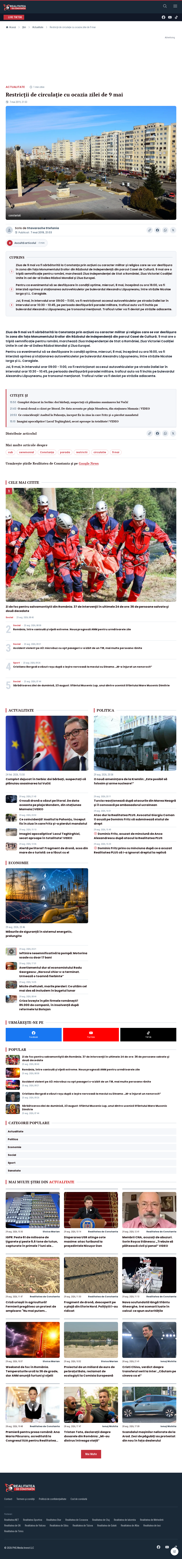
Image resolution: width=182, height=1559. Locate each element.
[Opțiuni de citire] (174, 1551)
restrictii (81, 452)
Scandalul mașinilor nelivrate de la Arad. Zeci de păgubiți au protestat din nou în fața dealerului (148, 1436)
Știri (24, 27)
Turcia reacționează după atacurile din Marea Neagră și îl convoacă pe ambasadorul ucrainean (135, 803)
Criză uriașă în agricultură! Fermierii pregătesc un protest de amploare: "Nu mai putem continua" (31, 1308)
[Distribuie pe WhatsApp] (165, 230)
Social (9, 617)
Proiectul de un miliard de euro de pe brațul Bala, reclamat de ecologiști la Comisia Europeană (89, 1371)
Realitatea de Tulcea (83, 1525)
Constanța (47, 452)
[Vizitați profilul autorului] (9, 230)
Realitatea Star (53, 1519)
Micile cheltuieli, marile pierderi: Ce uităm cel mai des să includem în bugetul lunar (53, 988)
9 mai (115, 452)
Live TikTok (15, 17)
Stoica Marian (51, 1231)
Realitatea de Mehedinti (152, 1519)
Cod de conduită (79, 1499)
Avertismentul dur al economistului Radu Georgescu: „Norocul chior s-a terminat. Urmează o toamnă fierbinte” (50, 972)
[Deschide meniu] (175, 6)
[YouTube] (170, 17)
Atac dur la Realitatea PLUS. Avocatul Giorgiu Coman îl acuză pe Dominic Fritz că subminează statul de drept (134, 819)
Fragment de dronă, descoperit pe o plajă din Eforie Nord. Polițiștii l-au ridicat (91, 1306)
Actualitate (37, 27)
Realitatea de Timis (13, 1531)
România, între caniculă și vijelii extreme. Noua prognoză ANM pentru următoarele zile (72, 629)
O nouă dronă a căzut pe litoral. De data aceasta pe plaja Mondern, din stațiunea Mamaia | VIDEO (84, 408)
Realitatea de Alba (130, 1525)
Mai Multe (91, 1454)
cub (10, 452)
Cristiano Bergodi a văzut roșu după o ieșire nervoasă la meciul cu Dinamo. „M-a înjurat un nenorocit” (82, 667)
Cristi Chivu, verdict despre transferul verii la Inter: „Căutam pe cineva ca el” (149, 1371)
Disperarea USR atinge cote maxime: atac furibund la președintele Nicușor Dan (85, 1241)
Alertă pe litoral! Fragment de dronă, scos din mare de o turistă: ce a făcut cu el (53, 850)
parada (65, 452)
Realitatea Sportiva (32, 1519)
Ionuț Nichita (168, 1361)
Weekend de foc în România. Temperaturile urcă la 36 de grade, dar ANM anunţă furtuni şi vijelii (32, 1371)
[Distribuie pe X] (173, 230)
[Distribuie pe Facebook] (157, 230)
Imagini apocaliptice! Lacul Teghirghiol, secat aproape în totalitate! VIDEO (68, 421)
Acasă (12, 27)
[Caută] (164, 6)
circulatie (99, 452)
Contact (8, 1499)
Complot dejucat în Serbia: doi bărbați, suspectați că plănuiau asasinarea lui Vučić (73, 402)
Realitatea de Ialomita (125, 1519)
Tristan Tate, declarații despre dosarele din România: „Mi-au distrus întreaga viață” (87, 1436)
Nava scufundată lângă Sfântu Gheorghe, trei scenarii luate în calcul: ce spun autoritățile (146, 1306)
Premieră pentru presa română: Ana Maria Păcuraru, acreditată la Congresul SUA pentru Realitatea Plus (33, 1438)
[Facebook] (163, 17)
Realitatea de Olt (12, 1525)
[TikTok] (176, 17)
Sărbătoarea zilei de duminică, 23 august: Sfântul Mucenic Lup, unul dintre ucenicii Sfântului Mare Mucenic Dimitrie (91, 685)
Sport (16, 662)
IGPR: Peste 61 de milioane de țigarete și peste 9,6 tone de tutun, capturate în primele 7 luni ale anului (32, 1243)
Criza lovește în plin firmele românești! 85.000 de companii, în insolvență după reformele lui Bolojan (49, 1005)
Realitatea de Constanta (103, 1231)
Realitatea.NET (11, 1519)
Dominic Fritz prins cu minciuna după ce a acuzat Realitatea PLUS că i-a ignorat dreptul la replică (133, 850)
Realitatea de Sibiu (59, 1525)
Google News (89, 463)
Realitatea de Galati (107, 1525)
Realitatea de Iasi (152, 1525)
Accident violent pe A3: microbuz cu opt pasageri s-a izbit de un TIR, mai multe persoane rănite (77, 648)
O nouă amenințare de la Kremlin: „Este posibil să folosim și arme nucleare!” (130, 781)
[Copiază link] (149, 230)
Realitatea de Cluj (101, 1519)
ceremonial (26, 452)
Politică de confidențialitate (52, 1499)
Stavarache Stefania (43, 228)
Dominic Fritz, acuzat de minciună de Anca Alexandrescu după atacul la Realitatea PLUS (128, 836)
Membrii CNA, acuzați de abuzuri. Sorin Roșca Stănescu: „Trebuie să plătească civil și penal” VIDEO (147, 1241)
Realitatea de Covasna (76, 1519)
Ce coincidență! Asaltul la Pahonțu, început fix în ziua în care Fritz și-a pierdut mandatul (78, 415)
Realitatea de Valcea (35, 1525)
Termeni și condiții (26, 1499)
